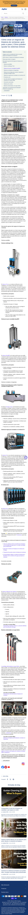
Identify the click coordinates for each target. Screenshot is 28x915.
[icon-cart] (22, 9)
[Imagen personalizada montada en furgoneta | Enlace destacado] (14, 708)
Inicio (2, 17)
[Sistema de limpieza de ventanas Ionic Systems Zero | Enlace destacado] (14, 496)
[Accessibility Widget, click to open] (25, 457)
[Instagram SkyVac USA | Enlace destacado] (12, 764)
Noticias (6, 17)
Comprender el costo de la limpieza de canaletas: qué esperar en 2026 (11, 809)
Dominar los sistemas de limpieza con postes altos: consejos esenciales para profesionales (13, 871)
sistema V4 (4, 455)
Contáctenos (14, 5)
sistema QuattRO (6, 355)
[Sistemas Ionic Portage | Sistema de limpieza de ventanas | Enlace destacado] (14, 396)
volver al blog (5, 776)
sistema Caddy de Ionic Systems (9, 591)
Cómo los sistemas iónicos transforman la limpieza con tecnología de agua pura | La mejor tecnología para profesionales (14, 545)
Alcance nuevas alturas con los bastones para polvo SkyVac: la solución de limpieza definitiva (13, 840)
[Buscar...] (23, 13)
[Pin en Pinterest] (12, 95)
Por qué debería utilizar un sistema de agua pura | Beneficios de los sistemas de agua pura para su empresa (14, 556)
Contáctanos (19, 534)
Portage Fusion (9, 406)
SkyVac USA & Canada (16, 900)
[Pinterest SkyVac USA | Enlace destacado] (5, 767)
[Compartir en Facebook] (7, 95)
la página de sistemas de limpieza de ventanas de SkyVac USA (13, 751)
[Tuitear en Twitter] (9, 95)
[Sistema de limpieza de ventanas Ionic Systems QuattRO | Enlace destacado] (14, 337)
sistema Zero (5, 508)
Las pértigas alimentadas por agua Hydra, (10, 666)
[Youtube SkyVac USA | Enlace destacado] (8, 767)
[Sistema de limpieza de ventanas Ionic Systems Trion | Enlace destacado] (14, 263)
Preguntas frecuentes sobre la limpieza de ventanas (14, 552)
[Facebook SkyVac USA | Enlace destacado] (2, 767)
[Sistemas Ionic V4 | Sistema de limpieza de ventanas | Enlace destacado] (14, 442)
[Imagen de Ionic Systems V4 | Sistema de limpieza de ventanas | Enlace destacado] (14, 125)
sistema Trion (5, 284)
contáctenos (8, 732)
